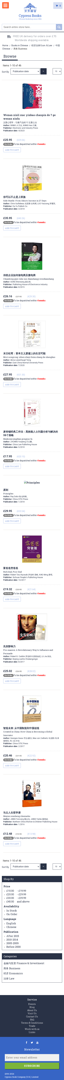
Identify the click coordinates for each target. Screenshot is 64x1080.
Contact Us (32, 1016)
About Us (32, 1010)
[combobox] (32, 27)
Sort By (5, 72)
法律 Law (9, 978)
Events (32, 1004)
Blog (32, 1007)
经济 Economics (13, 973)
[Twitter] (32, 1042)
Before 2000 (13, 946)
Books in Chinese (20, 45)
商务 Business (12, 968)
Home (5, 45)
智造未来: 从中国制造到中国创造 (27, 731)
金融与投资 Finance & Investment (24, 963)
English (11, 923)
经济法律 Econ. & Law (42, 45)
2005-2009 (12, 943)
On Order (11, 914)
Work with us (32, 1029)
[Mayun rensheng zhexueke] (25, 866)
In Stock (11, 910)
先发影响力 (28, 650)
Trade (32, 1025)
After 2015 (12, 936)
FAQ (32, 1019)
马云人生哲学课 (16, 814)
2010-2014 (12, 939)
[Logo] (30, 12)
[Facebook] (26, 1042)
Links (32, 1032)
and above (18, 901)
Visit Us (32, 1013)
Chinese (11, 927)
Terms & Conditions (32, 1022)
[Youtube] (37, 1042)
